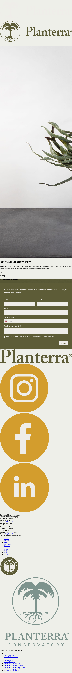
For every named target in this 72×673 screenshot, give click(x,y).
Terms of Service (9, 655)
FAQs (5, 551)
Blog (5, 552)
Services (6, 539)
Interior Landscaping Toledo (12, 669)
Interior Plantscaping (10, 662)
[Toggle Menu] (69, 44)
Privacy (6, 653)
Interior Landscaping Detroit (12, 663)
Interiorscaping (8, 660)
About (6, 542)
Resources (7, 546)
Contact (6, 549)
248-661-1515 (8, 522)
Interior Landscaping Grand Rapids (14, 667)
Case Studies (7, 544)
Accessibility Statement (11, 657)
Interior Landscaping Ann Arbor (13, 665)
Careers (6, 554)
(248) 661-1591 (9, 534)
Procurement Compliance (11, 670)
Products (6, 540)
